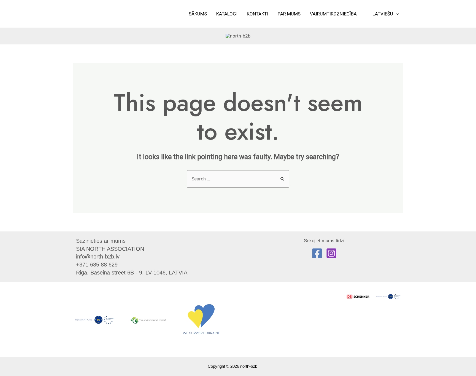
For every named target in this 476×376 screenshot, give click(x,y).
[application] (396, 14)
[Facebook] (317, 253)
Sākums (198, 14)
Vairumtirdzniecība (333, 14)
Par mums (289, 14)
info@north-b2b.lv (98, 257)
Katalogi (226, 14)
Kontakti (257, 14)
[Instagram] (331, 253)
